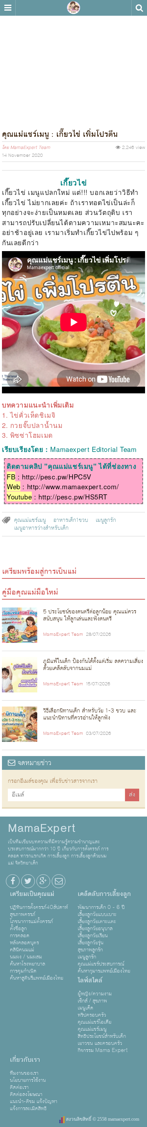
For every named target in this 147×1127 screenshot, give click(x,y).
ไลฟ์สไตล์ (90, 980)
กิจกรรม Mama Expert (103, 1050)
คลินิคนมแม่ (22, 949)
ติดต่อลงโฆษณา (26, 1094)
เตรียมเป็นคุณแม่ (32, 894)
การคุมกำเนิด (23, 971)
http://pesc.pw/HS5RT (72, 496)
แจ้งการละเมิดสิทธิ (28, 1108)
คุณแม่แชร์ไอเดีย (94, 1022)
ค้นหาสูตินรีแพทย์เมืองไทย (36, 978)
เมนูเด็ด (85, 1007)
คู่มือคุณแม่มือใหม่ (30, 592)
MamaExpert (73, 8)
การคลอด (19, 935)
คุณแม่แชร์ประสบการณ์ (101, 963)
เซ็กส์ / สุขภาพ (92, 1000)
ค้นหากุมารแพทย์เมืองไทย (104, 971)
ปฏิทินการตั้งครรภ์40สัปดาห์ (39, 907)
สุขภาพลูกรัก (90, 949)
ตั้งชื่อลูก (18, 928)
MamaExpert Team (30, 147)
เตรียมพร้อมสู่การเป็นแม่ (39, 571)
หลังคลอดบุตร (24, 942)
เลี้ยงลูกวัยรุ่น (90, 942)
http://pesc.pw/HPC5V (56, 476)
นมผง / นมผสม (26, 956)
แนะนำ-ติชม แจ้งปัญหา (33, 1101)
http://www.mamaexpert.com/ (73, 486)
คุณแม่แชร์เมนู (30, 520)
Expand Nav (7, 8)
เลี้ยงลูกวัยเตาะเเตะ (97, 921)
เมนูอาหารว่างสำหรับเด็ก (41, 528)
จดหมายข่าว (33, 763)
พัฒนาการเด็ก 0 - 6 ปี (101, 907)
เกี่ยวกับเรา (25, 1060)
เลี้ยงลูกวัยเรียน (93, 935)
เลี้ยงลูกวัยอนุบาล (95, 928)
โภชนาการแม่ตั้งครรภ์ (31, 921)
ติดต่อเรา (19, 1087)
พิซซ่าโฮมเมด (31, 435)
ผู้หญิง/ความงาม (95, 993)
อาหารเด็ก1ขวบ (70, 520)
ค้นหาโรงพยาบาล (27, 963)
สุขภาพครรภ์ (22, 914)
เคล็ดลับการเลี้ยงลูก (104, 894)
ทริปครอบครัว (92, 1015)
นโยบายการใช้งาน (28, 1080)
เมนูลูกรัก (106, 520)
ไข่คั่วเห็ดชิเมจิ (33, 415)
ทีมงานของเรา (24, 1073)
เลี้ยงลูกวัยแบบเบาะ (97, 914)
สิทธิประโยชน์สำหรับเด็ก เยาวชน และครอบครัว (102, 1040)
